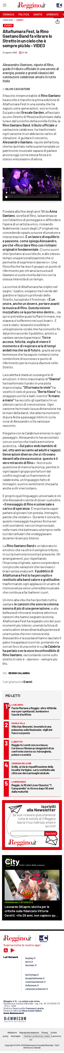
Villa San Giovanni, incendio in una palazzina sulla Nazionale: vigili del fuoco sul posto (31, 730)
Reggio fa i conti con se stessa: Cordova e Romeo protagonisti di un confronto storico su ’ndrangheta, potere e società (32, 749)
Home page (8, 20)
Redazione (12, 1032)
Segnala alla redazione (29, 1032)
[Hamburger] (4, 6)
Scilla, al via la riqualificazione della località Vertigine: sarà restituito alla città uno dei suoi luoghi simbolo (33, 770)
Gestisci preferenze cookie (37, 1036)
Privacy (44, 1032)
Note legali (15, 1036)
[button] (57, 22)
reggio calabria (19, 673)
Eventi (20, 20)
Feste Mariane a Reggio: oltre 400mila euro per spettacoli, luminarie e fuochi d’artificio (33, 711)
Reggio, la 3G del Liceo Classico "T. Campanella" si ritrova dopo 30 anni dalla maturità (32, 788)
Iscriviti (51, 833)
